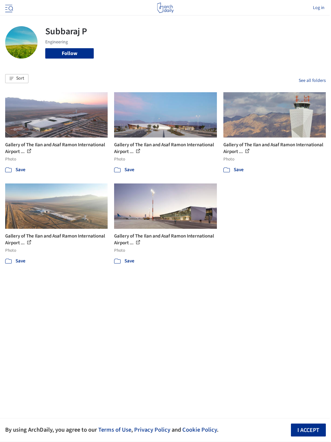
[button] (16, 78)
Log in (319, 8)
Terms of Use (114, 429)
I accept (308, 430)
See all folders (312, 80)
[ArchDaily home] (165, 8)
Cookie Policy (199, 429)
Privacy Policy (152, 429)
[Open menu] (8, 7)
